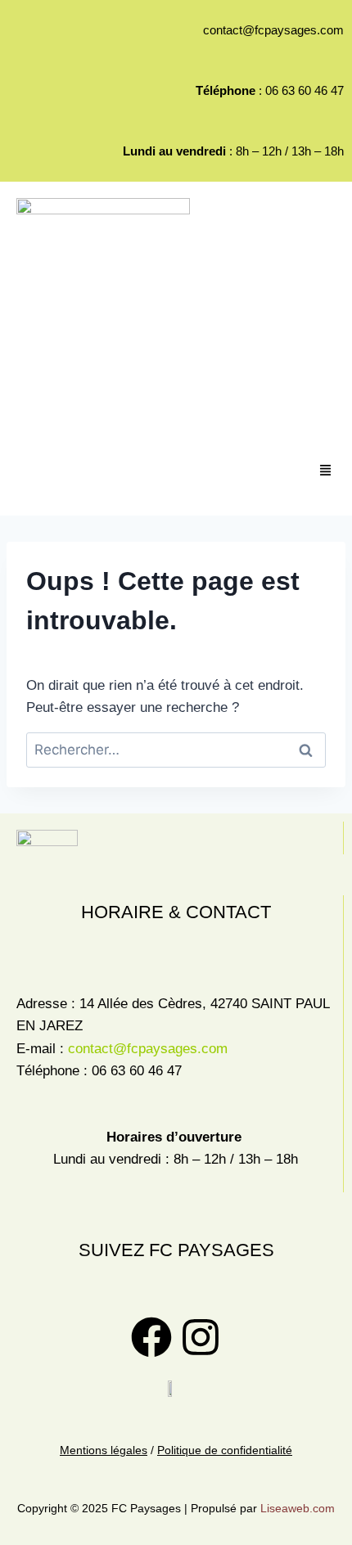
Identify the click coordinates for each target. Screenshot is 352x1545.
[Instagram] (200, 1337)
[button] (325, 471)
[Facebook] (151, 1337)
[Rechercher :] (176, 750)
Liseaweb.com (296, 1508)
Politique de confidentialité (224, 1450)
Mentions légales (103, 1450)
